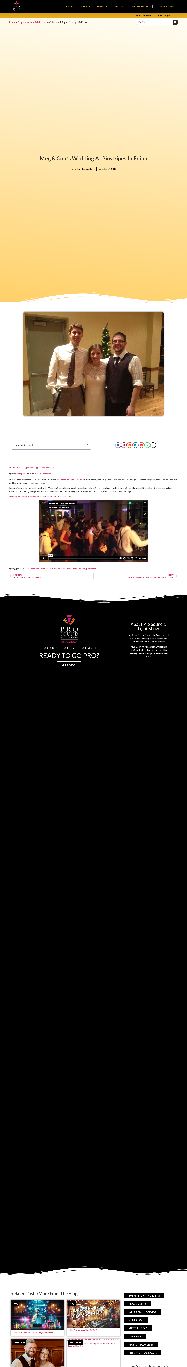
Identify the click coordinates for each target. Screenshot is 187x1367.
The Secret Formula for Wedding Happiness (32, 1332)
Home (12, 22)
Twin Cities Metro (69, 568)
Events (84, 6)
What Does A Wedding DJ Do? (82, 1330)
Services (101, 6)
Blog (20, 22)
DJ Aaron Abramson (29, 568)
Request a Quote (140, 6)
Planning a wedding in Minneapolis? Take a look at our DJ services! (40, 496)
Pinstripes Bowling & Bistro (69, 479)
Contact (70, 6)
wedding (83, 568)
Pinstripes (20, 473)
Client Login (119, 6)
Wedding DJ (93, 568)
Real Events (19, 1342)
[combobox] (155, 22)
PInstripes (55, 568)
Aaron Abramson (43, 473)
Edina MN (44, 568)
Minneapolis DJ (32, 22)
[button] (87, 445)
